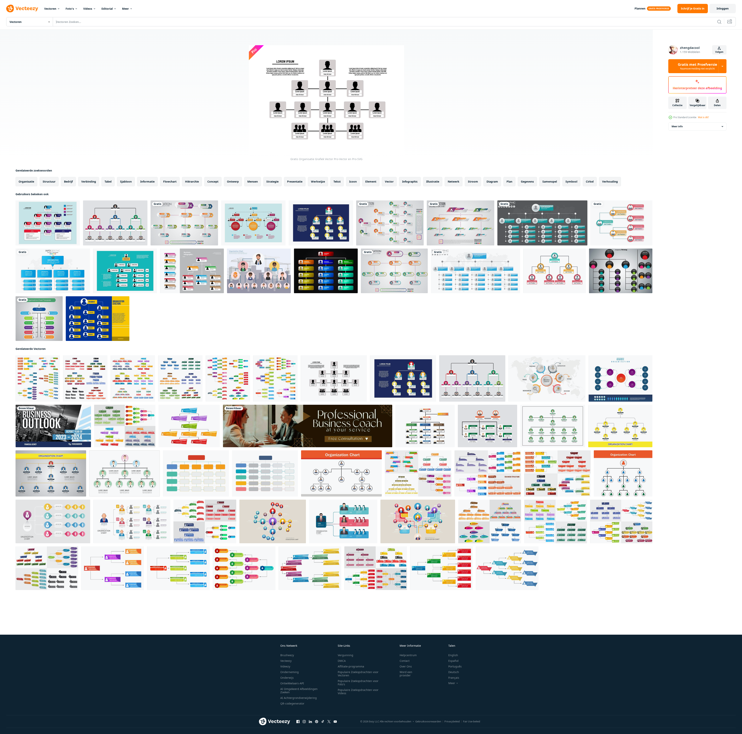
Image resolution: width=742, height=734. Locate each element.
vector (389, 181)
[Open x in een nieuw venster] (329, 721)
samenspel (549, 181)
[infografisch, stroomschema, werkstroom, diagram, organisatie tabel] (196, 473)
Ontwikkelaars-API (292, 683)
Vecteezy (286, 661)
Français (453, 677)
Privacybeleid (452, 721)
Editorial (107, 8)
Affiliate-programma (351, 666)
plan (509, 181)
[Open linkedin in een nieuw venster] (310, 721)
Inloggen (723, 8)
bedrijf (68, 181)
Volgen (719, 52)
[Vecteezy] (22, 8)
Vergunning (345, 655)
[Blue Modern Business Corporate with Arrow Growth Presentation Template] (53, 426)
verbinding (88, 181)
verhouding (610, 181)
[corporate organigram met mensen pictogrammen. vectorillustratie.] (542, 222)
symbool (571, 181)
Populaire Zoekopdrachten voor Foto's (358, 682)
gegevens (527, 181)
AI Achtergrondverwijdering (298, 698)
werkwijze (318, 181)
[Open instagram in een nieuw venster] (304, 721)
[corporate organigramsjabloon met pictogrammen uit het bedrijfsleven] (460, 222)
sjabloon (126, 181)
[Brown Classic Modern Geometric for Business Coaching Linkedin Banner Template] (307, 426)
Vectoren (50, 8)
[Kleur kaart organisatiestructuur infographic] (192, 271)
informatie (147, 181)
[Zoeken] (719, 21)
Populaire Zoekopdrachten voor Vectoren (358, 673)
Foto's (70, 8)
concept (212, 181)
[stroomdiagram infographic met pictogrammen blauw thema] (53, 271)
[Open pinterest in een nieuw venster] (316, 721)
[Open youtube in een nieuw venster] (335, 721)
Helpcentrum (408, 655)
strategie (272, 181)
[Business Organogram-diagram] (621, 222)
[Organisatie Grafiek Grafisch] (259, 271)
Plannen (640, 8)
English (453, 655)
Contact (405, 661)
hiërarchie (192, 181)
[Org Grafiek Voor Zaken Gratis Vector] (326, 271)
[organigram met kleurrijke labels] (39, 318)
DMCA (342, 661)
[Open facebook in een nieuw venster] (298, 721)
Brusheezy (287, 655)
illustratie (432, 181)
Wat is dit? (703, 117)
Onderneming (289, 672)
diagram (492, 181)
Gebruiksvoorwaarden (428, 721)
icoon (353, 181)
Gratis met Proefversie (697, 66)
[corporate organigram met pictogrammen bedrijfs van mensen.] (390, 222)
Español (453, 661)
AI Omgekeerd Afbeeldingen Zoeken (299, 690)
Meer (125, 8)
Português (455, 666)
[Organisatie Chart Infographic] (115, 222)
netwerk (453, 181)
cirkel (590, 181)
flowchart (170, 181)
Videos (87, 8)
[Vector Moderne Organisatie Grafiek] (620, 271)
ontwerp (233, 181)
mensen (252, 181)
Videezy (285, 666)
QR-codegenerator (292, 703)
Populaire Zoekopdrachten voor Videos (358, 691)
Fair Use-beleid (471, 721)
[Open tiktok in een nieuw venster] (322, 721)
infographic (410, 181)
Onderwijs (287, 677)
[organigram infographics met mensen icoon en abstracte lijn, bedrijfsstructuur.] (552, 426)
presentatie (294, 181)
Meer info (677, 126)
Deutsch (453, 672)
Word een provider (406, 673)
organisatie (26, 181)
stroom (473, 181)
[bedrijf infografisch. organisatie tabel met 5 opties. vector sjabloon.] (546, 378)
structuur (49, 181)
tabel (108, 181)
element (370, 181)
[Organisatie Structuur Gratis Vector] (97, 318)
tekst (337, 181)
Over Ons (406, 666)
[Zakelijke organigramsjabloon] (184, 222)
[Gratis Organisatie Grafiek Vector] (48, 222)
